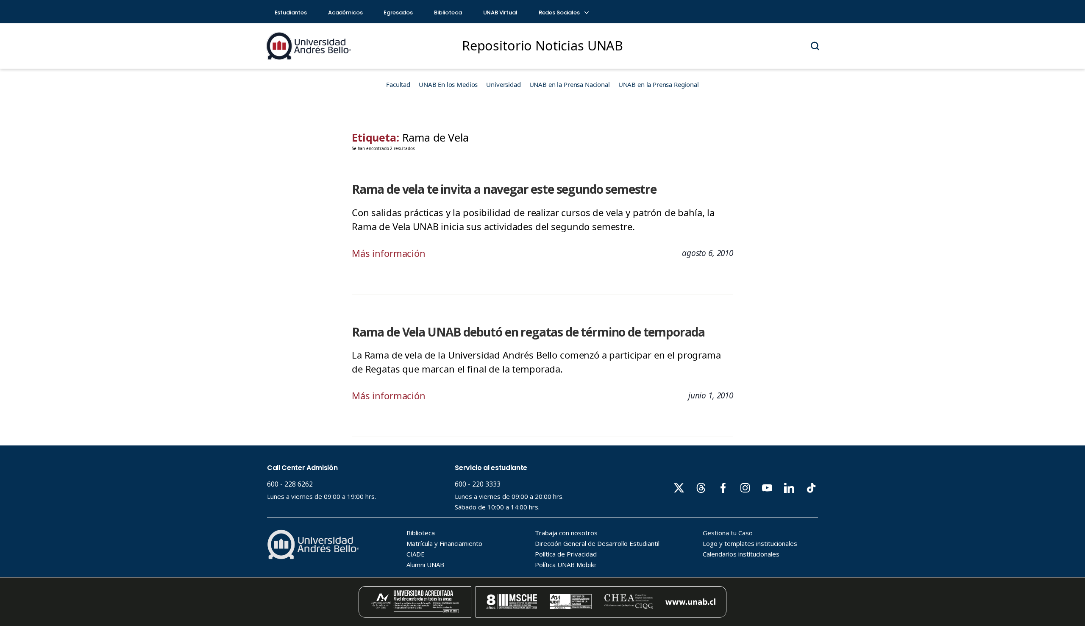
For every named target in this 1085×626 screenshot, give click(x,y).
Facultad (398, 84)
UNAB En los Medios (448, 84)
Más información (389, 253)
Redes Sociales (560, 12)
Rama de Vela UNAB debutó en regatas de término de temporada (528, 332)
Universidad (503, 84)
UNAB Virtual (500, 12)
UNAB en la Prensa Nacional (569, 84)
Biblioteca (448, 12)
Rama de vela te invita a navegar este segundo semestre (504, 189)
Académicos (345, 12)
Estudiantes (291, 12)
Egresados (398, 12)
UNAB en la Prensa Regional (658, 84)
